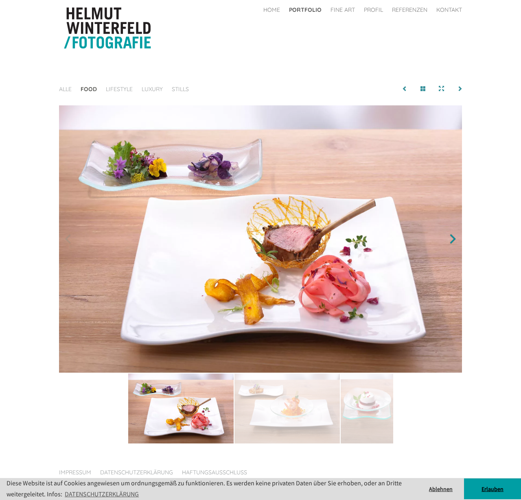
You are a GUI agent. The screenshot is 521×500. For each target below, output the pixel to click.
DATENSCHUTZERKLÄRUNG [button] (102, 494)
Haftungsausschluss (214, 472)
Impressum (75, 472)
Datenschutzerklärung (136, 472)
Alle (65, 89)
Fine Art (343, 9)
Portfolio (305, 9)
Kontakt (449, 9)
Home (271, 9)
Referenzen (409, 9)
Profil (373, 9)
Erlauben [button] (492, 489)
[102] (405, 89)
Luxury (152, 89)
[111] (459, 89)
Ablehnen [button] (441, 489)
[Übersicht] (423, 89)
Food (89, 89)
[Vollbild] (441, 89)
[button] (452, 238)
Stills (180, 89)
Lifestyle (119, 89)
